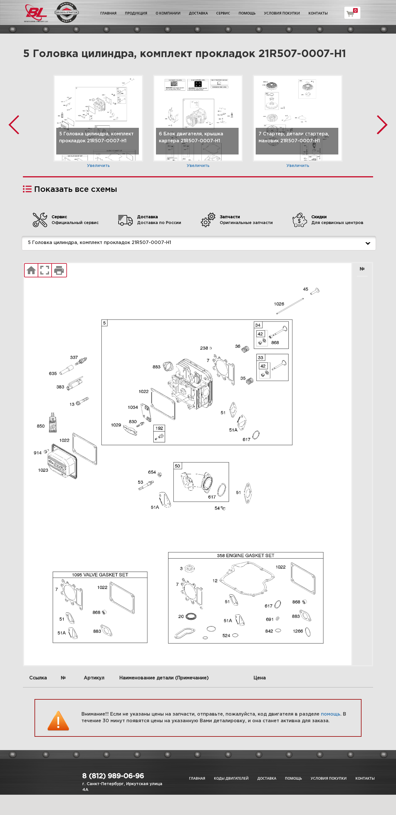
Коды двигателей (231, 778)
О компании (168, 13)
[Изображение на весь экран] (45, 270)
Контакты (318, 13)
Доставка (198, 13)
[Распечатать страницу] (59, 270)
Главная (108, 13)
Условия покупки (282, 13)
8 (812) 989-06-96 (113, 776)
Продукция (136, 13)
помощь (330, 714)
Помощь (247, 13)
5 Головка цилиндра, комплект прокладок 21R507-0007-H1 (99, 243)
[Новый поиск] (31, 270)
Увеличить (98, 166)
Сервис (223, 13)
